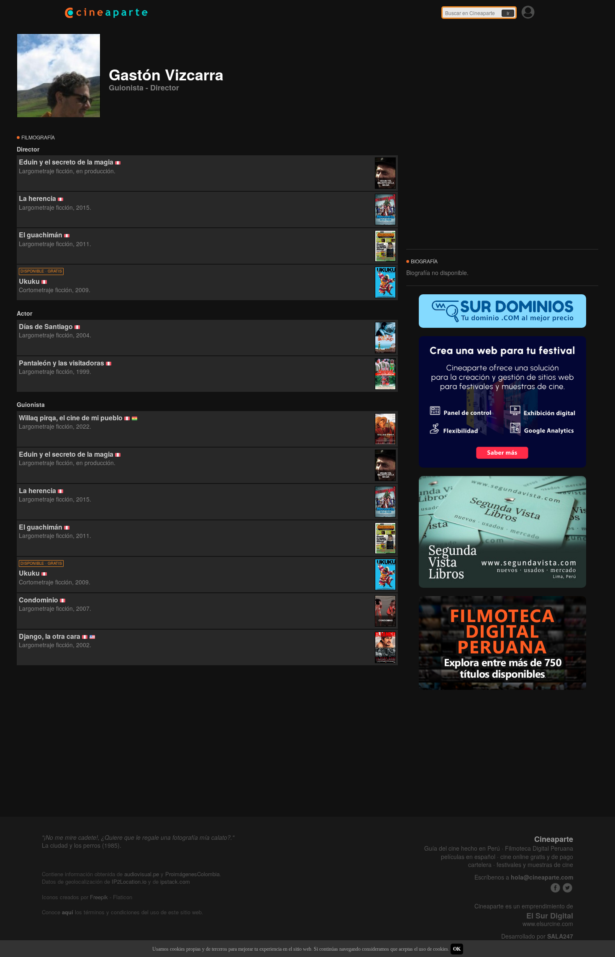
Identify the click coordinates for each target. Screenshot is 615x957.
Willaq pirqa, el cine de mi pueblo (71, 417)
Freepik (99, 897)
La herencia (37, 198)
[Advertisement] (207, 741)
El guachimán (40, 234)
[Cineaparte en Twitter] (567, 887)
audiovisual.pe (141, 874)
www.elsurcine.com (548, 924)
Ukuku (29, 281)
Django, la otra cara (49, 636)
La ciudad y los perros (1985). (81, 845)
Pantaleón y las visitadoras (61, 363)
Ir (508, 13)
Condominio (38, 600)
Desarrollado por (537, 936)
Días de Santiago (46, 326)
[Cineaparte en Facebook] (555, 887)
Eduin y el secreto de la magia (66, 162)
